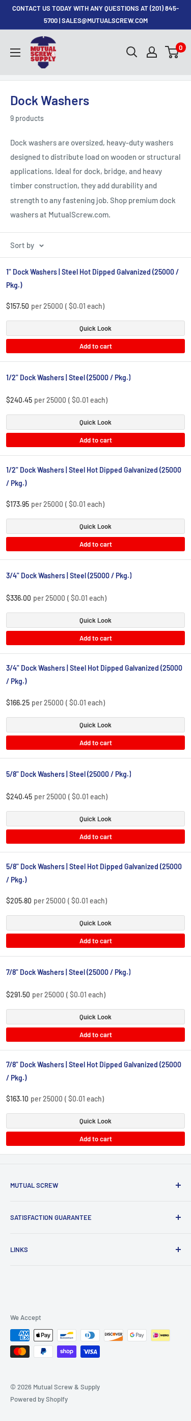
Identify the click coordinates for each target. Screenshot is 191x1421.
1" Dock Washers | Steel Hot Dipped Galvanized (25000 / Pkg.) (92, 278)
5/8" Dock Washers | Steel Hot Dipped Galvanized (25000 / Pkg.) (94, 873)
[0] (172, 52)
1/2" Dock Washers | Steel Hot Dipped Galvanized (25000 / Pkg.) (93, 476)
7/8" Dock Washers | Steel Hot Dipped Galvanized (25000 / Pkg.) (93, 1071)
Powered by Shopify (39, 1399)
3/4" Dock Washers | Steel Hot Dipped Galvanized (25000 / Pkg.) (94, 674)
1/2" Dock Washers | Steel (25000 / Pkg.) (68, 377)
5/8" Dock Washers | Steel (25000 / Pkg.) (68, 774)
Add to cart (95, 346)
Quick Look (95, 328)
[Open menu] (15, 52)
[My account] (152, 52)
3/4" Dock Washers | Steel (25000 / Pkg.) (68, 575)
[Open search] (132, 52)
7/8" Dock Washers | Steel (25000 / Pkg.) (68, 972)
